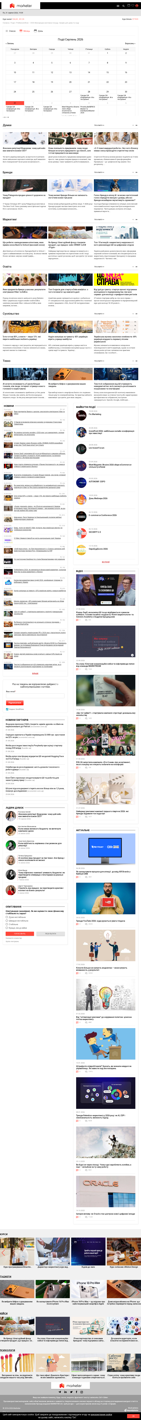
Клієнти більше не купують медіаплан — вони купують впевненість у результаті (101, 969)
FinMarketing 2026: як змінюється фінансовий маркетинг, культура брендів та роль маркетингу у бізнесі (40, 571)
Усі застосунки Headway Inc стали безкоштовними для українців (39, 559)
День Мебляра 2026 (98, 498)
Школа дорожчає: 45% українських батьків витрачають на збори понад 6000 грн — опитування (39, 602)
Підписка (136, 5)
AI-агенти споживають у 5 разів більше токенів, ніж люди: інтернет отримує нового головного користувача (40, 476)
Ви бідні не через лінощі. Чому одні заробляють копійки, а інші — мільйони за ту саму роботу (103, 1166)
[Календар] (129, 5)
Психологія (7, 1350)
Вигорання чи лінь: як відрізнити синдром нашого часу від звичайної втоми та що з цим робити (17, 1376)
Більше (35, 673)
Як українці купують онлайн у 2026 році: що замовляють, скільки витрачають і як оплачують (39, 434)
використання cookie (101, 1414)
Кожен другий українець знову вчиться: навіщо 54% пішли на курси (38, 655)
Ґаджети (5, 1276)
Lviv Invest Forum (96, 448)
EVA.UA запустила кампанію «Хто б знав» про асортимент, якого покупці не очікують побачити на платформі (103, 763)
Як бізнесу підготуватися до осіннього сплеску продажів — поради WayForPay (37, 623)
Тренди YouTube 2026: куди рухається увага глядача (100, 921)
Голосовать (19, 934)
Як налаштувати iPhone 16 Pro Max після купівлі (52, 1303)
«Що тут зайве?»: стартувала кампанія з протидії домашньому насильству (38, 613)
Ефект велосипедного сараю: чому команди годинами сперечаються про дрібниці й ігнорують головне (88, 1376)
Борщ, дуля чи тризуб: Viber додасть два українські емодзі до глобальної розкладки (38, 529)
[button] (136, 125)
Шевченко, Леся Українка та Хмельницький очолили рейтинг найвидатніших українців (38, 518)
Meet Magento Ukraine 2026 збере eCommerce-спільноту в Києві (110, 466)
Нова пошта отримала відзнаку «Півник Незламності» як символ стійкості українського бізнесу (39, 465)
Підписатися (15, 703)
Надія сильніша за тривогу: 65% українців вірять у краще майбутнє (40, 591)
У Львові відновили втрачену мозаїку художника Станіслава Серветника (38, 423)
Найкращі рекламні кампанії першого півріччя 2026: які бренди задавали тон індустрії (102, 812)
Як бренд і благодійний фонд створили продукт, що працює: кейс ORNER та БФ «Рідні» (17, 1339)
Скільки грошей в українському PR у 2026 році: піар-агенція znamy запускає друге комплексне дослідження (40, 634)
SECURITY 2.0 (95, 532)
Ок (133, 1416)
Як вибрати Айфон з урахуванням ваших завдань (17, 1303)
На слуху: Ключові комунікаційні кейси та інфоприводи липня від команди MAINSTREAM (105, 665)
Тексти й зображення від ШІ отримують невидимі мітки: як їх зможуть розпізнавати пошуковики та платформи (37, 666)
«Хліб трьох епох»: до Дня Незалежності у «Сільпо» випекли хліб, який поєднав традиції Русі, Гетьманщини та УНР (39, 550)
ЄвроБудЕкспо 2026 (98, 549)
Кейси (4, 1313)
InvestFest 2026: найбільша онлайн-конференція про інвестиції (111, 432)
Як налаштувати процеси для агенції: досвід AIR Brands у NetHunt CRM (103, 873)
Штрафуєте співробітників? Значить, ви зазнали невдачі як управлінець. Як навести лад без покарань (103, 1067)
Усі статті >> (99, 125)
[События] (132, 5)
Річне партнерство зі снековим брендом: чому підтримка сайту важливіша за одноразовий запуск (88, 1339)
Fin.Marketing (95, 414)
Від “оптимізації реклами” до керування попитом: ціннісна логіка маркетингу (104, 1018)
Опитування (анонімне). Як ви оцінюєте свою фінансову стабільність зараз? (35, 912)
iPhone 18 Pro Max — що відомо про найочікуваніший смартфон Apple (88, 1303)
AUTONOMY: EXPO (97, 481)
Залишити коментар (14, 938)
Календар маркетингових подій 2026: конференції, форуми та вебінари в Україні (38, 581)
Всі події (106, 562)
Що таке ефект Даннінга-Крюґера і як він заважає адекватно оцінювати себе (52, 1376)
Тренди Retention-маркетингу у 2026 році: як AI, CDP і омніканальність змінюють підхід (100, 1116)
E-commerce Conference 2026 (103, 515)
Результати (50, 934)
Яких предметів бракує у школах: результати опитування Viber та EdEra (39, 413)
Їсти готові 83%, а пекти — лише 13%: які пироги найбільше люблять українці (40, 497)
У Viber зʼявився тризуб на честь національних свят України (37, 538)
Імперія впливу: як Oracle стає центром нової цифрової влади (105, 1214)
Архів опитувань (12, 941)
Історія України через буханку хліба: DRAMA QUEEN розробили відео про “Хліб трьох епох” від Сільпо (38, 444)
